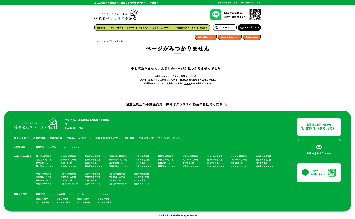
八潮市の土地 (66, 180)
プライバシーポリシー (170, 138)
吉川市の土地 (115, 180)
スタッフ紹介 (115, 27)
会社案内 (203, 27)
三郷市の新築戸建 (92, 173)
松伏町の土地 (139, 180)
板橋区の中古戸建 (166, 159)
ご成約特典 (130, 27)
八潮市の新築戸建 (68, 173)
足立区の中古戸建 (44, 159)
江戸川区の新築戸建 (118, 156)
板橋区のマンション (167, 166)
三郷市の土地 (91, 180)
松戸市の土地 (188, 162)
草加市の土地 (42, 180)
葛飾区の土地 (91, 162)
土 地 (63, 147)
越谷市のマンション (264, 166)
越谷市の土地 (261, 162)
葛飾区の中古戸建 (92, 159)
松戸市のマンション (191, 166)
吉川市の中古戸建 (117, 177)
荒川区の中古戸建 (68, 159)
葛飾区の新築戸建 (92, 156)
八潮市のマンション (69, 183)
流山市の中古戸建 (214, 159)
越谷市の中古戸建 (263, 159)
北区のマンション (143, 166)
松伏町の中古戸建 (141, 177)
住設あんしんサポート (162, 27)
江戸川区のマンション (119, 166)
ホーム (187, 83)
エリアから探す (43, 202)
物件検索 (101, 27)
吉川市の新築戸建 (117, 173)
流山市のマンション (215, 166)
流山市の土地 (213, 162)
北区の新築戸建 (142, 156)
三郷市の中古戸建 (92, 177)
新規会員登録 (227, 2)
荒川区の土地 (66, 162)
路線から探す (42, 199)
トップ (97, 41)
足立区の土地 (42, 162)
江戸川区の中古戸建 (118, 159)
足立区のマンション (45, 166)
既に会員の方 (251, 2)
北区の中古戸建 (142, 159)
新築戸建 (40, 147)
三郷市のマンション (93, 183)
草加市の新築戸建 (44, 173)
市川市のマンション (240, 166)
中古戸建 (52, 147)
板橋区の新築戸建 (166, 156)
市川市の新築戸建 (239, 156)
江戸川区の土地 (116, 162)
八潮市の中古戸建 (68, 177)
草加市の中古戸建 (44, 177)
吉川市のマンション (118, 183)
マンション (75, 147)
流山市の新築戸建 (214, 156)
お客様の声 (143, 27)
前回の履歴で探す (206, 37)
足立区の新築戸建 (44, 156)
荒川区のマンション (69, 166)
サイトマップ (146, 138)
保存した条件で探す (230, 37)
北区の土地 (140, 162)
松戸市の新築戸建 (190, 156)
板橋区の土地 (164, 162)
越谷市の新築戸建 (263, 156)
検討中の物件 (252, 37)
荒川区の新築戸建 (68, 156)
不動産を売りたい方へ (186, 27)
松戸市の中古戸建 (190, 159)
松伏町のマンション (142, 183)
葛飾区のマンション (93, 166)
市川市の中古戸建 (239, 159)
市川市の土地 (237, 162)
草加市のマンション (45, 183)
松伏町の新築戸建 (141, 173)
